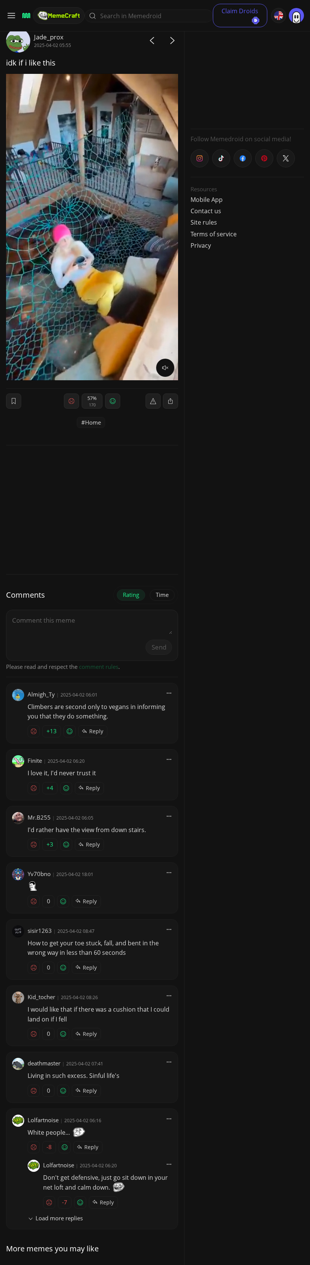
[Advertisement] (247, 75)
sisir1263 (39, 930)
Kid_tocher (41, 997)
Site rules (204, 222)
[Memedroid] (25, 16)
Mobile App (207, 199)
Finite (34, 760)
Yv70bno (39, 874)
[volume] (165, 368)
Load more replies (59, 1218)
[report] (153, 401)
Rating (131, 594)
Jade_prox (49, 37)
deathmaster (44, 1063)
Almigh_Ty (41, 694)
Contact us (206, 211)
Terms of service (214, 234)
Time (162, 594)
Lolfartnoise (43, 1120)
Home (93, 422)
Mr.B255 (39, 817)
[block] (170, 401)
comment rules (98, 666)
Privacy (201, 245)
